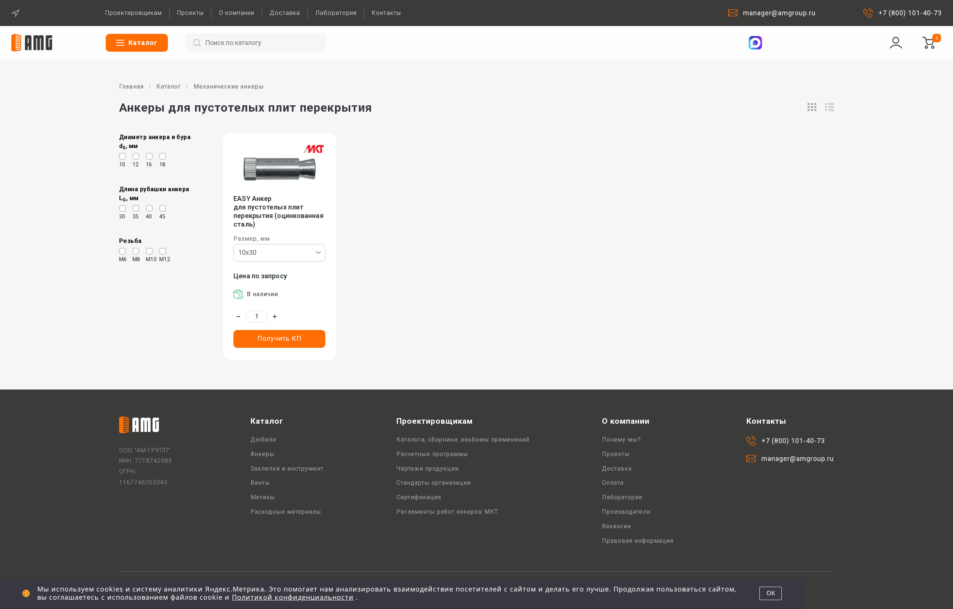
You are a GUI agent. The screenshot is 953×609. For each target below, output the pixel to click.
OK (770, 593)
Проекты (190, 12)
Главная (131, 86)
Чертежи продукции (427, 468)
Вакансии (616, 526)
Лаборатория (336, 12)
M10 (147, 259)
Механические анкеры (229, 86)
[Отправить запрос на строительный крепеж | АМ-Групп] (928, 43)
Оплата (613, 482)
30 (120, 216)
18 (160, 164)
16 (147, 164)
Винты (260, 482)
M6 (120, 259)
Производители (626, 511)
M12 (160, 259)
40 (147, 216)
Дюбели (263, 439)
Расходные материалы (286, 511)
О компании (236, 12)
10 (120, 164)
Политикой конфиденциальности (293, 597)
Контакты (386, 12)
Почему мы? (621, 439)
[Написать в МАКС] (755, 42)
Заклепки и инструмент (287, 468)
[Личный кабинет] (896, 43)
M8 (134, 259)
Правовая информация (637, 540)
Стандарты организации (433, 482)
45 (160, 216)
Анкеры (263, 454)
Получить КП (279, 338)
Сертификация (418, 497)
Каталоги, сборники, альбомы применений (462, 439)
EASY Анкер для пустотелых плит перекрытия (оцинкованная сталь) (278, 211)
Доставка (285, 12)
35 (134, 216)
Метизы (263, 497)
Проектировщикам (133, 12)
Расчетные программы (432, 454)
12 (134, 164)
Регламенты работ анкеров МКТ (447, 511)
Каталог (168, 86)
